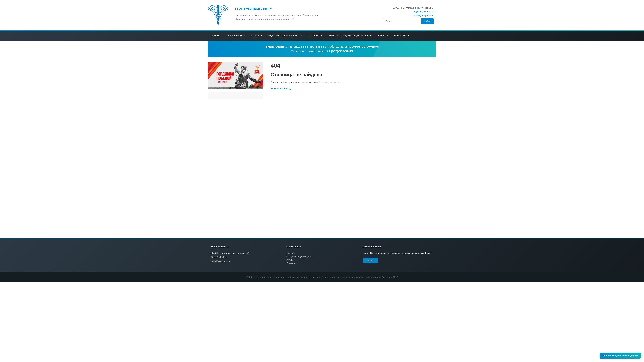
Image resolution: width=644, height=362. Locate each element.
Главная (216, 35)
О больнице (235, 35)
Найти (427, 21)
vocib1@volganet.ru (423, 15)
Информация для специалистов (349, 35)
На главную (277, 88)
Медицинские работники (284, 35)
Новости (382, 35)
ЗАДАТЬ (370, 260)
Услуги (255, 35)
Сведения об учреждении (299, 256)
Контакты (400, 35)
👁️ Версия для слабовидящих (620, 355)
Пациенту (314, 35)
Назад (287, 88)
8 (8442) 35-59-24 (424, 11)
